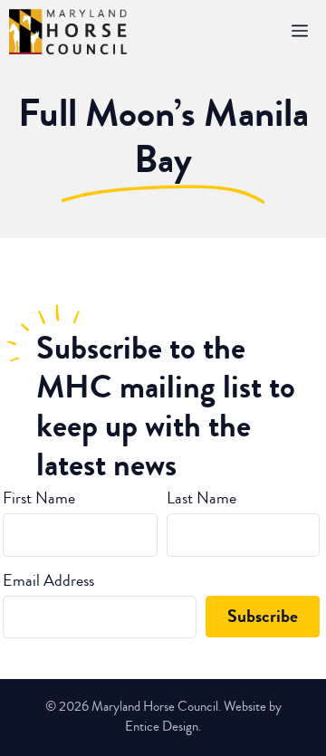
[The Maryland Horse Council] (68, 31)
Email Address (48, 580)
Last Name (201, 498)
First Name (39, 498)
